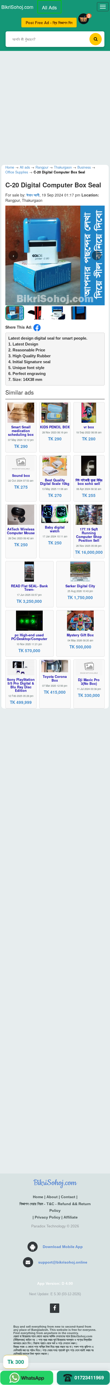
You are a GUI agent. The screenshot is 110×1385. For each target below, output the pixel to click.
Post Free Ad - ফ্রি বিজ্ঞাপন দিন (49, 22)
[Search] (95, 39)
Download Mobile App (63, 1247)
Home (38, 1197)
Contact (68, 1197)
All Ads (49, 7)
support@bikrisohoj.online (62, 1262)
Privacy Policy (47, 1217)
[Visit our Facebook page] (54, 1308)
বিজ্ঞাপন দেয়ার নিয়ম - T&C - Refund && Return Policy (55, 1207)
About (52, 1197)
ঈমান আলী (33, 195)
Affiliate (71, 1217)
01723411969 (89, 1377)
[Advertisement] (55, 106)
